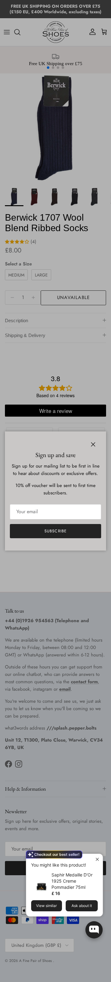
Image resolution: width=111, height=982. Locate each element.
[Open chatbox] (94, 929)
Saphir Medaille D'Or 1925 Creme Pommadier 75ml (71, 881)
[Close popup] (97, 859)
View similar (46, 905)
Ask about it (82, 905)
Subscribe (55, 531)
